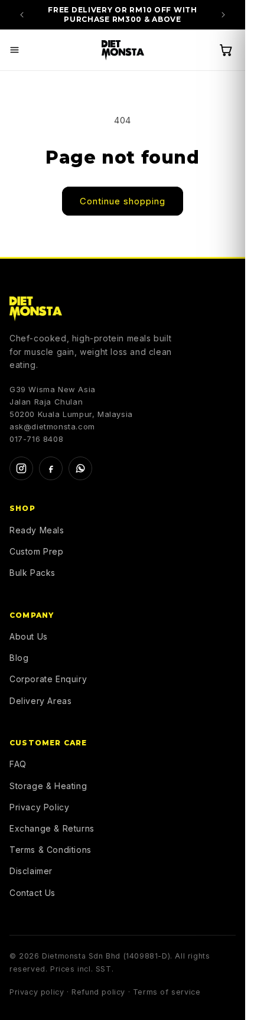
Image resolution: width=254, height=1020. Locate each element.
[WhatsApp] (80, 468)
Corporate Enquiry (48, 679)
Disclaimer (31, 871)
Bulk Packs (32, 573)
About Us (28, 636)
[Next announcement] (223, 15)
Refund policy (98, 992)
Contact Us (32, 893)
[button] (14, 50)
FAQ (18, 764)
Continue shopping (122, 201)
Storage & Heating (48, 786)
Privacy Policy (39, 807)
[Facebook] (51, 468)
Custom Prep (36, 551)
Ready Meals (36, 530)
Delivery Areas (40, 701)
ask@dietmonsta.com (52, 426)
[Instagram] (21, 468)
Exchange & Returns (52, 828)
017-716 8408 (36, 439)
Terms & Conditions (50, 850)
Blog (18, 658)
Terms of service (167, 992)
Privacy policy (36, 992)
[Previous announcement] (22, 15)
